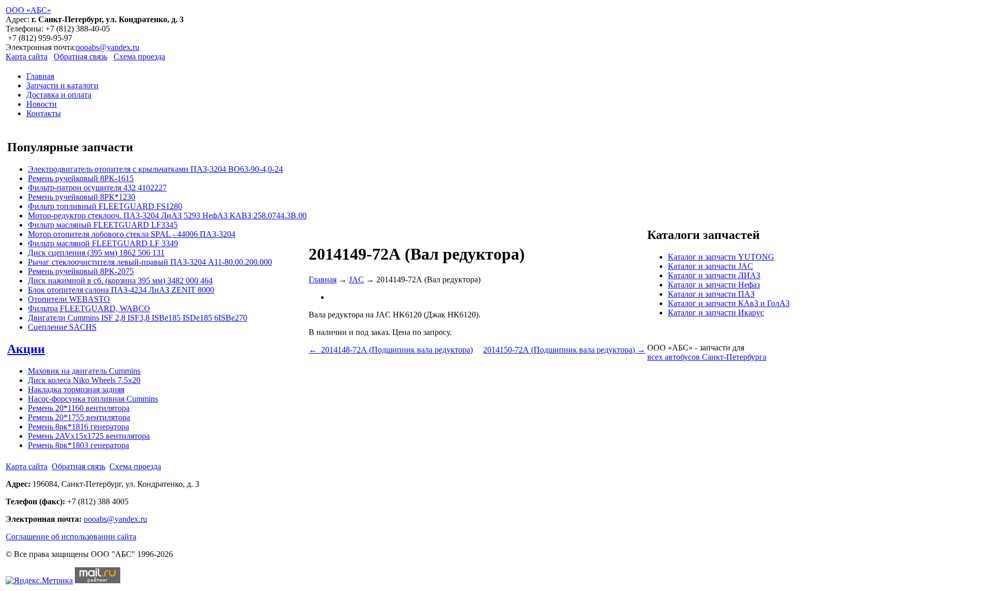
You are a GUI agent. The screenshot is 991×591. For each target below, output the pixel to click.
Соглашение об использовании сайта (71, 536)
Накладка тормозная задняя (76, 389)
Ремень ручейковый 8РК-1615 (81, 178)
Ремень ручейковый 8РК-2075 (81, 271)
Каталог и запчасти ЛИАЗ (714, 275)
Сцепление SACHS (62, 327)
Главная (40, 76)
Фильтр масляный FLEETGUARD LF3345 (103, 224)
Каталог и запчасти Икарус (716, 312)
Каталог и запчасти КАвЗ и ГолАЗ (729, 303)
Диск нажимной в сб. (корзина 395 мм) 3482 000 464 (120, 280)
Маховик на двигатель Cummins (84, 370)
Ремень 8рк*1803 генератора (78, 445)
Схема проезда (139, 56)
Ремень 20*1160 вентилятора (79, 408)
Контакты (43, 113)
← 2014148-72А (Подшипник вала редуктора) (391, 349)
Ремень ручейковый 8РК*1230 (81, 197)
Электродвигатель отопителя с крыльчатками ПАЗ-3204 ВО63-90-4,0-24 (155, 169)
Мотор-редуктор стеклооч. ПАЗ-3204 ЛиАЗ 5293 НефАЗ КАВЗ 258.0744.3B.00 (167, 215)
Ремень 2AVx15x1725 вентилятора (89, 436)
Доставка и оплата (58, 94)
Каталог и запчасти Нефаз (714, 284)
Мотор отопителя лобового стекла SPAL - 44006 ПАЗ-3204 (131, 234)
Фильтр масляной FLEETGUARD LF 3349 (103, 243)
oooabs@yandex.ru (107, 47)
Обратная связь (80, 56)
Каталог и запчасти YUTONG (721, 256)
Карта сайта (26, 56)
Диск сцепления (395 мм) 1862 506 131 (96, 252)
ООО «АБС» (28, 10)
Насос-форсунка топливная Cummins (93, 398)
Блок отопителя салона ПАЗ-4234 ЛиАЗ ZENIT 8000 (121, 289)
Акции (26, 349)
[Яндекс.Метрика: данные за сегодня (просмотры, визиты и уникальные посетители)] (39, 580)
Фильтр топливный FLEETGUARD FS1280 (105, 206)
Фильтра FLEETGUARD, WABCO (89, 308)
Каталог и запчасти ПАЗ (711, 294)
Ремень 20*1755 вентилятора (79, 417)
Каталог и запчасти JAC (710, 266)
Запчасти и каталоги (62, 85)
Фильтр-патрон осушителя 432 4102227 (97, 187)
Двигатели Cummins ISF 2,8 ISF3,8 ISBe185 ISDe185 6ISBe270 (137, 317)
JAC (356, 279)
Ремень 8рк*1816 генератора (78, 426)
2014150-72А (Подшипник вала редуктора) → (564, 349)
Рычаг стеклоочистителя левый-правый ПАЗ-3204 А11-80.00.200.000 (150, 262)
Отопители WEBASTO (69, 299)
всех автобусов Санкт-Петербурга (706, 357)
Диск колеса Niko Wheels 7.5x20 (84, 380)
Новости (41, 104)
